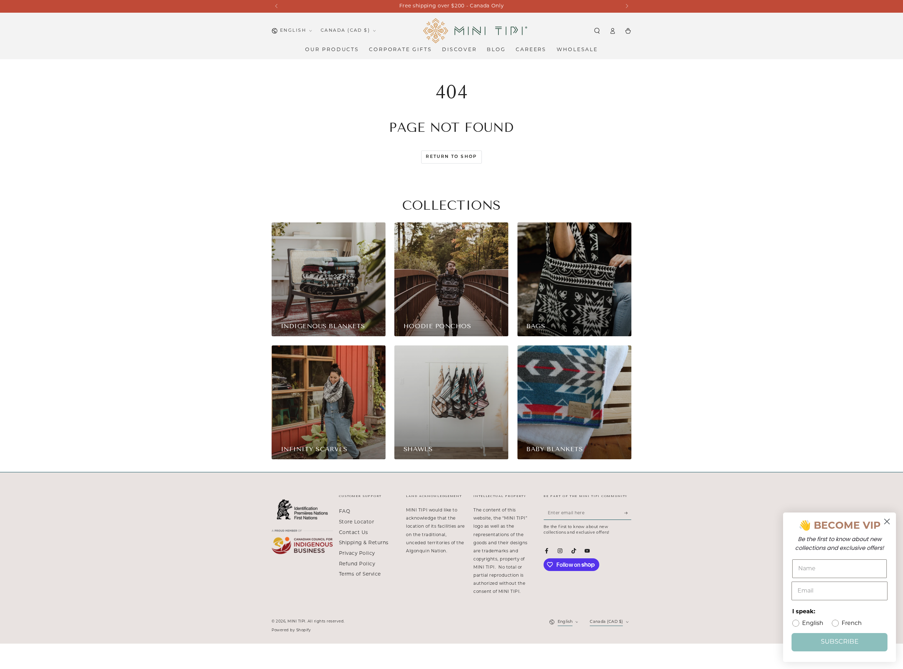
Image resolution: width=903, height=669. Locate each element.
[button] (597, 30)
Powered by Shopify (291, 630)
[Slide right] (626, 6)
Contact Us (353, 532)
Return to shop (451, 157)
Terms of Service (360, 574)
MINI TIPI (296, 622)
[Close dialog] (887, 521)
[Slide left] (277, 6)
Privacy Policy (357, 553)
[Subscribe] (627, 513)
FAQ (344, 511)
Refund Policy (357, 564)
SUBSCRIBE (840, 642)
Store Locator (356, 522)
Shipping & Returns (364, 543)
